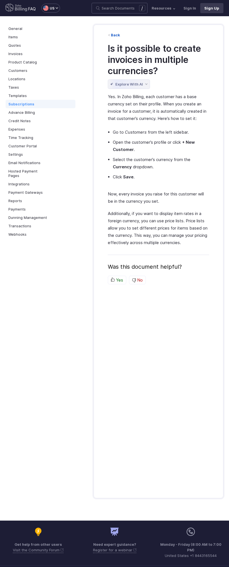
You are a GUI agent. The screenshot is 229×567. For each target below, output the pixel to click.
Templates (17, 95)
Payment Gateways (25, 192)
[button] (48, 8)
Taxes (13, 87)
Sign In (189, 8)
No (139, 280)
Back (115, 35)
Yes (119, 280)
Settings (15, 154)
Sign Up (211, 8)
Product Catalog (22, 62)
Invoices (15, 53)
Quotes (14, 45)
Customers (17, 70)
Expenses (16, 129)
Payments (17, 209)
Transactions (19, 226)
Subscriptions (21, 104)
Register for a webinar (113, 550)
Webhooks (17, 234)
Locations (16, 79)
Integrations (19, 184)
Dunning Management (27, 217)
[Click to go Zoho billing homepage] (16, 8)
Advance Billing (21, 112)
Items (13, 37)
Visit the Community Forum (37, 550)
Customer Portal (22, 146)
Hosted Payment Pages (22, 173)
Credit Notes (19, 121)
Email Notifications (24, 162)
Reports (15, 201)
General (15, 28)
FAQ (32, 8)
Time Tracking (20, 137)
